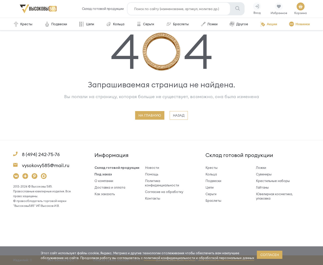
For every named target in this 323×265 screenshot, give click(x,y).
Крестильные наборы (273, 181)
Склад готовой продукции (103, 9)
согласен (269, 255)
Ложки (212, 24)
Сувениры (264, 174)
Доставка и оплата (109, 187)
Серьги (148, 24)
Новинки (303, 24)
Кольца (118, 24)
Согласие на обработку (164, 192)
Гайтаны (262, 187)
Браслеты (181, 24)
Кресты (26, 24)
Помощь (151, 174)
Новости (152, 168)
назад (179, 115)
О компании (103, 181)
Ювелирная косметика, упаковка (274, 196)
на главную (149, 115)
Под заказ (103, 174)
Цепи (90, 24)
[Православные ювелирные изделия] (38, 12)
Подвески (59, 24)
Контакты (152, 198)
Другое (242, 24)
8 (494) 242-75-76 (41, 154)
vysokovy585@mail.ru (45, 165)
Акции (272, 24)
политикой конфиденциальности (169, 258)
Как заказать (104, 194)
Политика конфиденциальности (162, 183)
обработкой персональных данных (226, 258)
